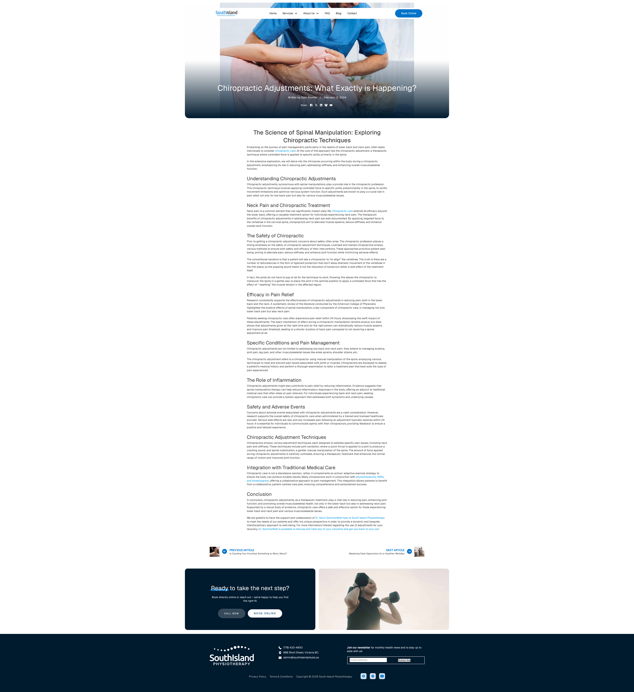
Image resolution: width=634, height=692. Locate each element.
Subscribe (404, 660)
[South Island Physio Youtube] (382, 676)
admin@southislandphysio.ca (301, 657)
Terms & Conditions (281, 676)
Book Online (408, 13)
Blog (338, 13)
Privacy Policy (257, 676)
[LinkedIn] (321, 105)
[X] (316, 105)
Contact (352, 13)
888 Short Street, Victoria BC (300, 652)
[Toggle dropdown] (296, 13)
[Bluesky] (326, 105)
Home (273, 13)
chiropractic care (285, 150)
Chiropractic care (342, 211)
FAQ (327, 13)
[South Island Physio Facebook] (364, 676)
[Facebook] (311, 105)
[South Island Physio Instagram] (373, 676)
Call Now (231, 613)
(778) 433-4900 (293, 647)
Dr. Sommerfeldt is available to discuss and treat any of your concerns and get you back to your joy (318, 529)
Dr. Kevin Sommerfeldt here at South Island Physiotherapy (350, 518)
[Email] (331, 105)
